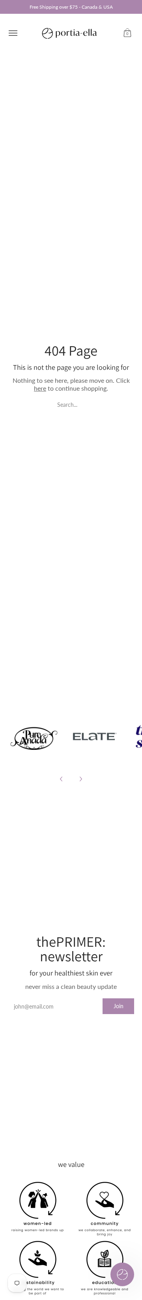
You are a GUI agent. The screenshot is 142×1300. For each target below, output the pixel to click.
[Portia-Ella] (69, 33)
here (40, 388)
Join (118, 1006)
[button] (127, 33)
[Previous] (61, 779)
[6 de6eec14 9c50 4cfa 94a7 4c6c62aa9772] (34, 736)
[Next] (80, 779)
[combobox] (71, 404)
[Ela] (94, 736)
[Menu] (12, 33)
